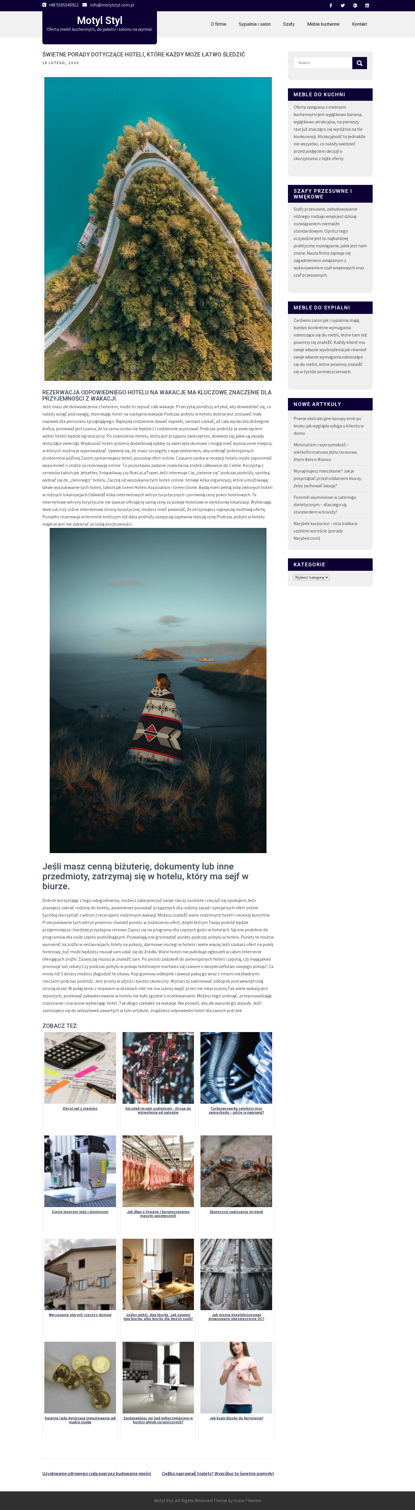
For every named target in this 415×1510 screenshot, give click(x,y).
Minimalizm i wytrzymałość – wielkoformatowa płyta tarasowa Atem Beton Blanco (325, 452)
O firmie (218, 24)
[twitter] (342, 5)
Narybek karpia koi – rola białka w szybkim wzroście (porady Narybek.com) (325, 531)
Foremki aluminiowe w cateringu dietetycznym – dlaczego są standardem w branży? (325, 504)
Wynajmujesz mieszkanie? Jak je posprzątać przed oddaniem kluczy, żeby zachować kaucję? (328, 478)
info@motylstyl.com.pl (112, 5)
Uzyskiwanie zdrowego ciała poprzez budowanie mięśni (96, 1473)
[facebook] (330, 5)
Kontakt (359, 24)
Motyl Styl (100, 21)
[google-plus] (355, 5)
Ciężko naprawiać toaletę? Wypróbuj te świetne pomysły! (218, 1473)
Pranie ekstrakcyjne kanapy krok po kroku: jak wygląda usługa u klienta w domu (329, 426)
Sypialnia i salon (255, 24)
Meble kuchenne (323, 24)
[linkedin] (367, 5)
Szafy (289, 24)
